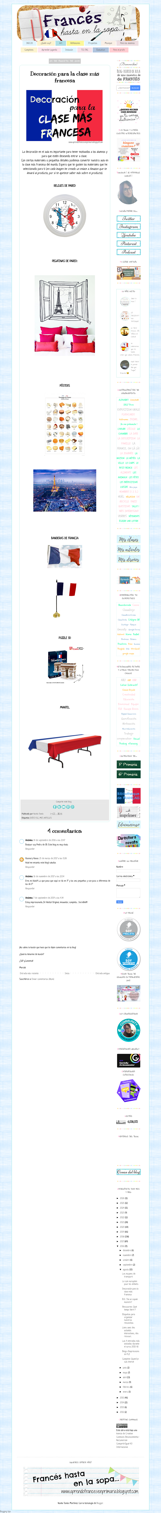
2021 (122, 1222)
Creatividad (129, 694)
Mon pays (133, 487)
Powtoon (122, 644)
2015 (122, 1398)
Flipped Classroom (128, 714)
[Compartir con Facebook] (58, 813)
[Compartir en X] (56, 813)
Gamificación (128, 719)
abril (125, 1377)
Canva (136, 605)
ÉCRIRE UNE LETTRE (128, 521)
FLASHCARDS (128, 414)
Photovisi (125, 639)
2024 (122, 1208)
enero (126, 1392)
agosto (126, 1269)
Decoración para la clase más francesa (130, 1292)
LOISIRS (124, 487)
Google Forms (134, 629)
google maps (128, 653)
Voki (127, 648)
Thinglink (121, 648)
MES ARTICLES (46, 818)
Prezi (130, 644)
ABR (134, 680)
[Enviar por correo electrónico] (51, 813)
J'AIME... (134, 419)
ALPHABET (124, 400)
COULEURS (134, 400)
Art (60, 43)
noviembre (127, 1255)
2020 (122, 1227)
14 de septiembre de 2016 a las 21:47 (49, 840)
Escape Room (131, 709)
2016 (122, 1246)
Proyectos (92, 43)
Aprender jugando (49, 50)
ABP (129, 680)
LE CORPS (130, 463)
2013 (122, 1407)
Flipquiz (133, 624)
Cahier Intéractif (128, 685)
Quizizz (137, 644)
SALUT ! (135, 506)
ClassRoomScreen (129, 615)
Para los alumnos (127, 43)
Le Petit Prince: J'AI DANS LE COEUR (135, 332)
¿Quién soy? (46, 43)
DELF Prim (129, 404)
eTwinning (132, 743)
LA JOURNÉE (126, 453)
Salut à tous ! (133, 300)
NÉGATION (130, 496)
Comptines (29, 50)
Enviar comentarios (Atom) (43, 979)
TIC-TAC (84, 50)
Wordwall (135, 648)
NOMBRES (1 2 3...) (128, 492)
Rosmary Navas (32, 858)
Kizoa (128, 634)
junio (125, 1368)
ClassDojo (129, 610)
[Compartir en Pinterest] (61, 813)
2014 (122, 1402)
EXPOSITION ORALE (128, 410)
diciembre (127, 1250)
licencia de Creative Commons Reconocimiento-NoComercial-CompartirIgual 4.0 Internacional (127, 1440)
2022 (122, 1217)
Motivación (129, 724)
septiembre (128, 1265)
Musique (108, 43)
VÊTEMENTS (134, 516)
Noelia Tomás (38, 814)
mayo (125, 1372)
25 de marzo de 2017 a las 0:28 (53, 858)
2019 (122, 1232)
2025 (122, 1203)
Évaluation (100, 50)
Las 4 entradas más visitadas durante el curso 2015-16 (131, 1344)
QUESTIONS (124, 506)
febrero (126, 1387)
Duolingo (125, 624)
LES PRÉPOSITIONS (129, 482)
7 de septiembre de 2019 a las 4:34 (48, 898)
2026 (122, 1198)
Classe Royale (128, 689)
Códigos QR (134, 619)
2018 (122, 1237)
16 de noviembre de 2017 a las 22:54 (48, 876)
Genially (122, 629)
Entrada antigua (103, 973)
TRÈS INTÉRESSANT (128, 511)
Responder (30, 849)
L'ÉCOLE (131, 429)
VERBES (122, 516)
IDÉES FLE (34, 818)
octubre (126, 1260)
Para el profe (119, 50)
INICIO (29, 43)
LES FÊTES (134, 477)
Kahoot (120, 634)
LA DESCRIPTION (126, 438)
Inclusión (69, 50)
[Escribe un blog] (54, 813)
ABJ (123, 680)
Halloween (123, 419)
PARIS (134, 501)
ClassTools (122, 619)
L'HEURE (122, 429)
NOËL (121, 497)
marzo (126, 1382)
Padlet (136, 634)
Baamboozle (124, 605)
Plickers (133, 639)
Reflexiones (75, 43)
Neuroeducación (128, 728)
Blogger (100, 1503)
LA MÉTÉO (131, 458)
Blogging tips (5, 1511)
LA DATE (133, 434)
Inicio (67, 973)
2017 (122, 1241)
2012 (122, 1412)
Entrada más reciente (29, 973)
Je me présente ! (128, 424)
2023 (122, 1213)
